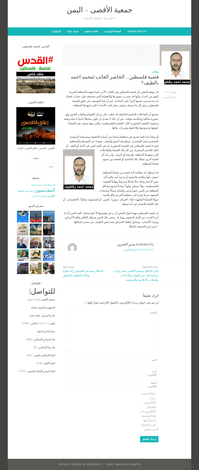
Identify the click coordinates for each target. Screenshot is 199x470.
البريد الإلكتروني (151, 373)
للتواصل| (56, 31)
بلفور (26, 191)
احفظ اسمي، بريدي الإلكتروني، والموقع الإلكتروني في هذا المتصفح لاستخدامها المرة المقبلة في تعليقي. (148, 411)
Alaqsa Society (137, 31)
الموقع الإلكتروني (152, 384)
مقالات (155, 71)
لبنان (33, 196)
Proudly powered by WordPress (80, 464)
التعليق (153, 312)
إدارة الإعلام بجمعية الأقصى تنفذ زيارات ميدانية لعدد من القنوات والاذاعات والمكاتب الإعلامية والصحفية (136, 274)
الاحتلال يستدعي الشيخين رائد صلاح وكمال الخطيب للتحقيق (83, 271)
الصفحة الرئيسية (113, 31)
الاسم (153, 359)
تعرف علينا (72, 31)
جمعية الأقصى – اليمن (99, 10)
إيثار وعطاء (51, 185)
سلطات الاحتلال (41, 196)
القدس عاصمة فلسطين (39, 185)
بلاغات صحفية (91, 31)
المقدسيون (45, 190)
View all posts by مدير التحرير (139, 249)
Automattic (133, 464)
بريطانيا (31, 191)
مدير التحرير (170, 97)
